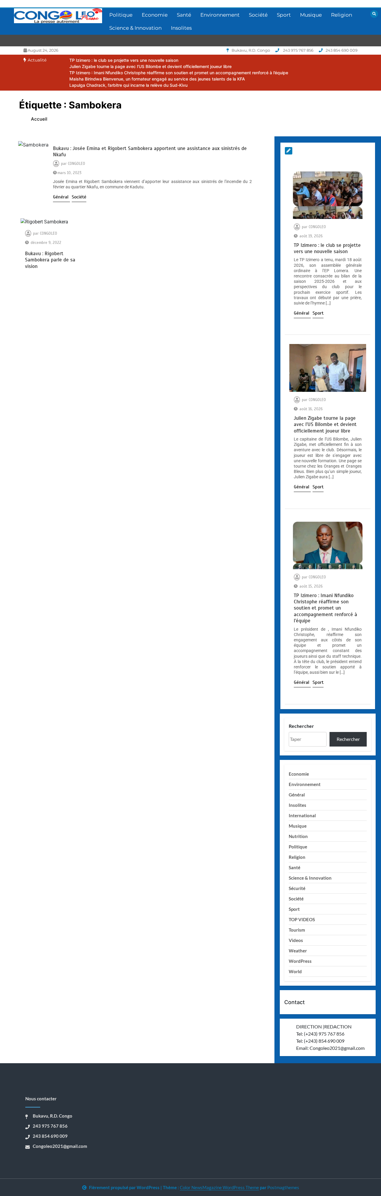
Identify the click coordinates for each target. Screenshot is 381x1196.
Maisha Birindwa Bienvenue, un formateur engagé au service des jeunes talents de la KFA (157, 78)
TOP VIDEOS (302, 919)
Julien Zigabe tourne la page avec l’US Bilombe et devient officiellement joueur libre (150, 66)
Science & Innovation (135, 28)
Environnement (220, 15)
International (302, 815)
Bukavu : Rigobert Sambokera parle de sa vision (50, 259)
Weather (298, 950)
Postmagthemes (283, 1187)
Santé (184, 15)
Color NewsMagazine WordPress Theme (219, 1187)
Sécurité (297, 888)
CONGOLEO (76, 163)
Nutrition (298, 836)
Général (61, 197)
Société (258, 15)
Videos (296, 940)
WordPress (300, 961)
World (295, 971)
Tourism (297, 929)
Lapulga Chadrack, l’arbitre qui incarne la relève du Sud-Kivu (128, 85)
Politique (120, 15)
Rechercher (301, 726)
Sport (284, 15)
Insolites (181, 28)
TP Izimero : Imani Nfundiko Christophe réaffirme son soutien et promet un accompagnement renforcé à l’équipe (178, 72)
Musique (311, 15)
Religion (341, 15)
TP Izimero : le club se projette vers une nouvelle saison (123, 60)
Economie (155, 15)
